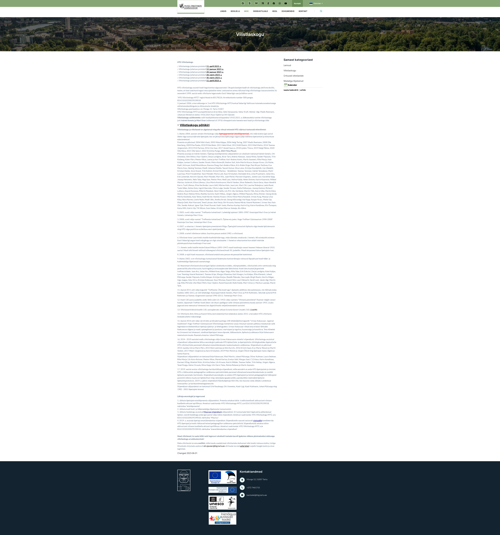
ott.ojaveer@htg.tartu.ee (214, 446)
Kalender (293, 85)
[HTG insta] (280, 3)
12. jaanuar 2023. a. (215, 69)
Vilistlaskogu (290, 70)
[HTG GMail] (242, 3)
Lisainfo (253, 309)
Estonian (317, 3)
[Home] (190, 6)
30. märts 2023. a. (214, 78)
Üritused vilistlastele (294, 75)
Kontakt (297, 3)
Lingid (223, 11)
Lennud (287, 65)
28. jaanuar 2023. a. (215, 72)
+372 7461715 (253, 487)
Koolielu (235, 11)
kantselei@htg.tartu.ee (257, 495)
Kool (274, 11)
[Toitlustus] (263, 3)
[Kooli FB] (268, 3)
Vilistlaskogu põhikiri (195, 125)
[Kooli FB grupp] (274, 3)
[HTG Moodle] (256, 3)
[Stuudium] (249, 3)
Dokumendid (288, 11)
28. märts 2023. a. (214, 75)
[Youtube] (286, 3)
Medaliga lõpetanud (293, 81)
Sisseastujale (260, 11)
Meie (246, 11)
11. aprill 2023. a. (213, 66)
